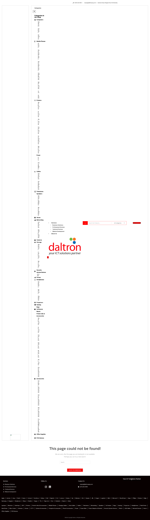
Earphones (38, 284)
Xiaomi (38, 97)
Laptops (38, 30)
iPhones (38, 45)
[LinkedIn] (50, 487)
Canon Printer (38, 130)
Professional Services (58, 227)
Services (54, 223)
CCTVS (38, 275)
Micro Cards (38, 264)
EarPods (38, 291)
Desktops (38, 23)
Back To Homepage (75, 470)
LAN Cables (38, 224)
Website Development (58, 231)
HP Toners (38, 330)
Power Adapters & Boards (38, 425)
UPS (38, 159)
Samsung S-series (38, 54)
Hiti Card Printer (38, 139)
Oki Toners (38, 362)
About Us (54, 233)
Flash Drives (38, 255)
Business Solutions (57, 225)
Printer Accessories (38, 372)
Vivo (38, 92)
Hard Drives (38, 247)
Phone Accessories (38, 412)
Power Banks (38, 166)
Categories (37, 8)
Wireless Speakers (38, 200)
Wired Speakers (38, 211)
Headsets (38, 298)
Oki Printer (38, 122)
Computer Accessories (38, 386)
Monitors (38, 37)
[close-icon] (34, 11)
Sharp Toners (38, 321)
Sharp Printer (38, 106)
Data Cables (38, 176)
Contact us (136, 223)
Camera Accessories (38, 400)
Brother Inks (38, 354)
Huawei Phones (38, 76)
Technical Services (57, 229)
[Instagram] (46, 487)
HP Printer (38, 114)
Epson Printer (38, 149)
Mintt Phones (38, 85)
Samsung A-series (38, 66)
